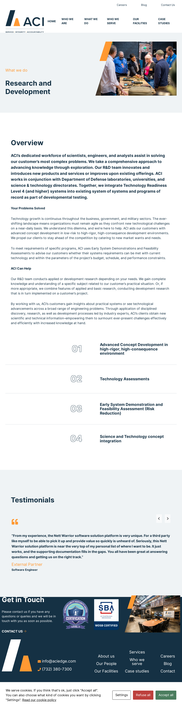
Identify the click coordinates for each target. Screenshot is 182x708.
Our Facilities (106, 671)
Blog (168, 663)
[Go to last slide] (159, 518)
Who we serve (137, 661)
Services (137, 652)
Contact (167, 671)
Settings (121, 695)
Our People (106, 663)
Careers (167, 656)
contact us (12, 631)
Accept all (166, 695)
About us (106, 656)
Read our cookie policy (39, 700)
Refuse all (143, 695)
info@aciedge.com (59, 661)
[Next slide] (167, 518)
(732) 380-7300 (57, 669)
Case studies (137, 671)
